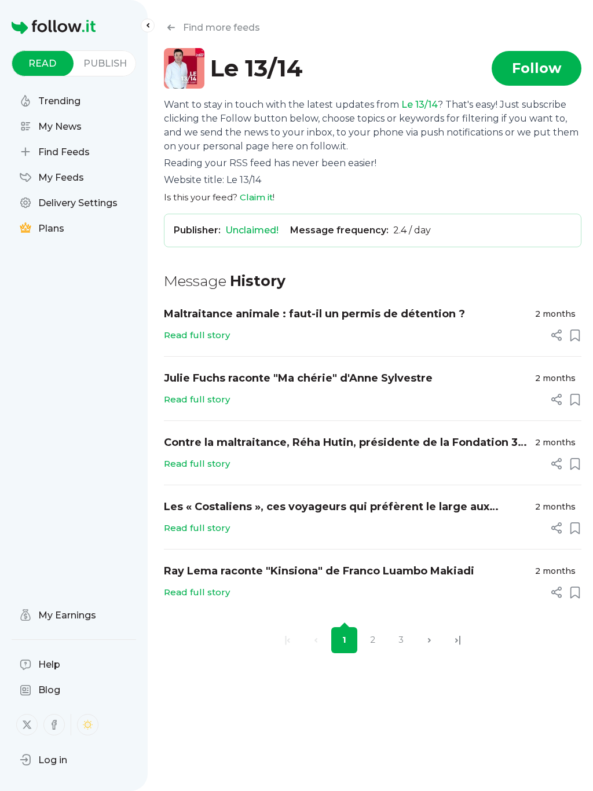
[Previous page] (316, 640)
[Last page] (458, 640)
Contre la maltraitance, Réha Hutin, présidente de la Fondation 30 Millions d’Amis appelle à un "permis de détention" (344, 443)
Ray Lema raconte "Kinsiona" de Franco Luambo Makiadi (319, 571)
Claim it (256, 197)
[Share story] (556, 335)
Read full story (197, 334)
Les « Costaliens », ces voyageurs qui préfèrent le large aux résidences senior (326, 507)
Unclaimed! (252, 230)
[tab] (43, 63)
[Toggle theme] (88, 725)
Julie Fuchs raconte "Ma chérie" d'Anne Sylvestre (298, 378)
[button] (43, 759)
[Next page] (429, 640)
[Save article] (575, 335)
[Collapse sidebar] (148, 25)
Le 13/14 (419, 104)
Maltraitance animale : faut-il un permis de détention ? (314, 313)
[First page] (287, 640)
